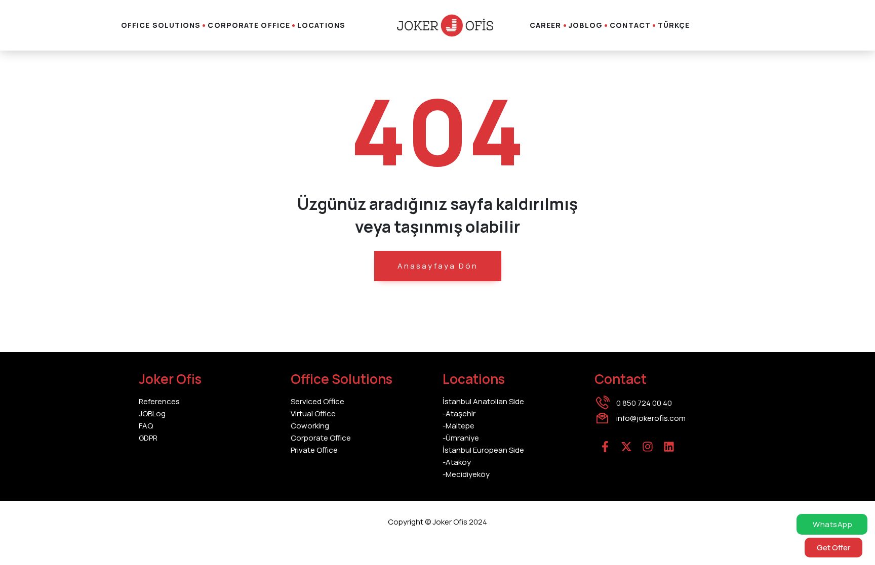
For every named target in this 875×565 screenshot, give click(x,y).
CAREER (546, 25)
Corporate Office (249, 25)
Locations (321, 25)
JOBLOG (586, 25)
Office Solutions (161, 25)
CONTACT (630, 25)
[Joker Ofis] (445, 25)
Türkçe (674, 25)
